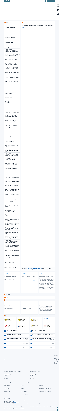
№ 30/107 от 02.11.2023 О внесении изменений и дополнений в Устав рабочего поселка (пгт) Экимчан (12, 178)
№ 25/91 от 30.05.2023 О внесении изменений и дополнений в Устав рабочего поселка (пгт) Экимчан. (12, 106)
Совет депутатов (8, 22)
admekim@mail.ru (6, 378)
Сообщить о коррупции (7, 385)
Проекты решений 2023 (7, 44)
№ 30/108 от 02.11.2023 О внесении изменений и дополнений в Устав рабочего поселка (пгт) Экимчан (12, 182)
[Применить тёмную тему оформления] (9, 1)
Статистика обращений (7, 392)
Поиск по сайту (41, 385)
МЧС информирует (8, 302)
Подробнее (17, 279)
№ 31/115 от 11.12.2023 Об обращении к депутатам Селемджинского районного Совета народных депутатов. (12, 215)
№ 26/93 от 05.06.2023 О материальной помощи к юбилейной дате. (12, 109)
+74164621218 (5, 375)
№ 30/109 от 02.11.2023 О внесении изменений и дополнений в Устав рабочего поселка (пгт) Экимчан (12, 186)
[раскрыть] (45, 1)
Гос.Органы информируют (9, 299)
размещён (44, 407)
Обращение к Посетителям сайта (10, 27)
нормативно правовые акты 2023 (9, 47)
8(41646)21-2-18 (14, 401)
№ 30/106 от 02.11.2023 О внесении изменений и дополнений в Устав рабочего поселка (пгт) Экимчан (12, 174)
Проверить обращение (7, 391)
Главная (26, 268)
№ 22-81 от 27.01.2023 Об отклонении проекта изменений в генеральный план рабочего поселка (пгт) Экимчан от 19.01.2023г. (12, 64)
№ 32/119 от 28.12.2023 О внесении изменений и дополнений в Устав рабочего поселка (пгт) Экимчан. (11, 232)
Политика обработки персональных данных (45, 391)
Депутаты (5, 32)
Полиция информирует (26, 302)
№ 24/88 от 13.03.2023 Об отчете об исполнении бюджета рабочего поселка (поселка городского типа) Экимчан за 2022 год (12, 97)
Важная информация (8, 294)
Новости (6, 273)
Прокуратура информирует (44, 302)
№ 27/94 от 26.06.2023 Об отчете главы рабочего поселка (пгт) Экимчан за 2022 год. (12, 112)
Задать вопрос (6, 388)
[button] (7, 19)
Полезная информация (8, 315)
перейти (27, 348)
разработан (33, 407)
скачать (23, 27)
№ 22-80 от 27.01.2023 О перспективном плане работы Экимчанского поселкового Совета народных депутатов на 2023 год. (11, 60)
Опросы (41, 273)
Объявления (24, 273)
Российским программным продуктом (44, 406)
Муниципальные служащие (7, 374)
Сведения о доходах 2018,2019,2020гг (9, 37)
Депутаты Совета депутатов (34, 374)
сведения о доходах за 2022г (8, 42)
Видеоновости (23, 388)
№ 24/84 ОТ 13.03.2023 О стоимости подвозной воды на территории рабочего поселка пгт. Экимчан (12, 78)
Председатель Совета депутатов (35, 371)
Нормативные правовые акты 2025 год (10, 267)
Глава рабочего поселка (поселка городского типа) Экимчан (12, 371)
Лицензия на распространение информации (45, 388)
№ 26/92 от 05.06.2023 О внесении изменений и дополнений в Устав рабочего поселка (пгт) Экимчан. (12, 131)
